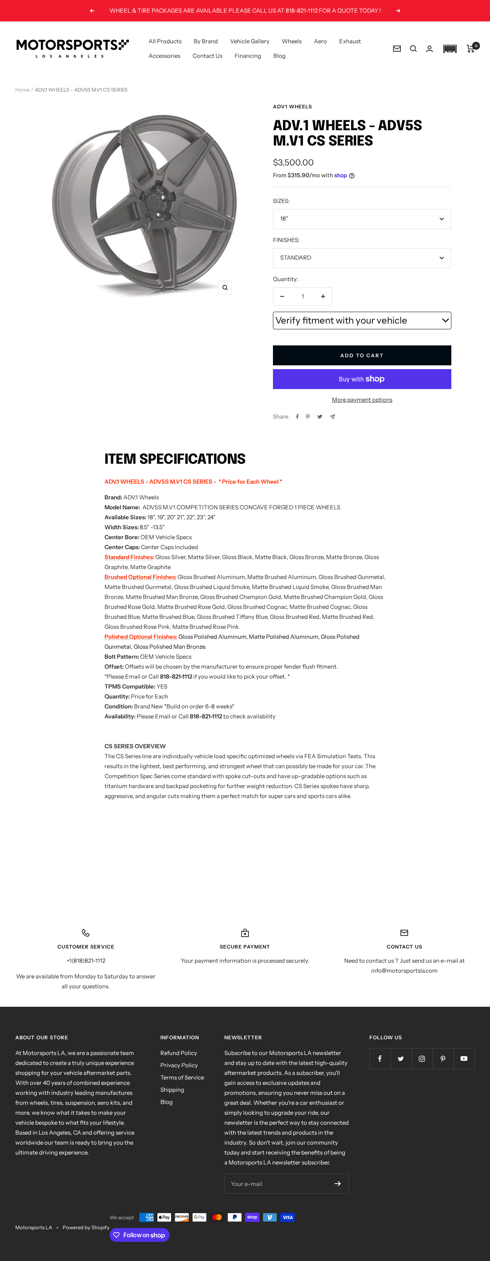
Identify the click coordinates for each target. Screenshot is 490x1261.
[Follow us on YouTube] (464, 1058)
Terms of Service (182, 1077)
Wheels (292, 41)
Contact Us (207, 55)
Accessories (164, 55)
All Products (165, 41)
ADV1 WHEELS (292, 106)
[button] (449, 49)
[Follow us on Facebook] (379, 1058)
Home (22, 90)
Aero (320, 41)
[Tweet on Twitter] (320, 416)
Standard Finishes (129, 557)
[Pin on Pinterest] (308, 416)
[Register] (338, 1183)
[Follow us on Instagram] (422, 1058)
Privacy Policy (179, 1065)
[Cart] (471, 48)
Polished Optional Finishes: (141, 636)
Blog (279, 55)
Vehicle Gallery (250, 41)
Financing (248, 55)
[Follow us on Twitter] (401, 1058)
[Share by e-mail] (332, 416)
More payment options (362, 399)
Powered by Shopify (86, 1227)
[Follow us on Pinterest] (443, 1058)
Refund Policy (178, 1053)
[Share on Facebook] (297, 416)
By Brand (206, 41)
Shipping (172, 1089)
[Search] (413, 48)
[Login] (429, 49)
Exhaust (350, 41)
